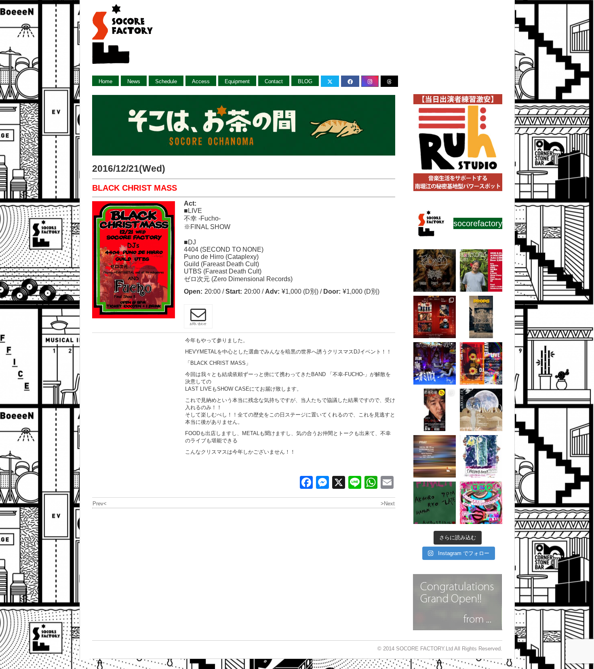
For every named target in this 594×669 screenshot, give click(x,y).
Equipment (237, 81)
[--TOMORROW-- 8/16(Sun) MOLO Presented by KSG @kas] (481, 410)
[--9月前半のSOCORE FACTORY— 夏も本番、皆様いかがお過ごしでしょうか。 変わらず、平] (434, 410)
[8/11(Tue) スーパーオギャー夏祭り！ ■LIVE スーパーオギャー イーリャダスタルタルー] (481, 503)
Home (105, 81)
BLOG (305, 81)
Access (201, 81)
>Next (388, 504)
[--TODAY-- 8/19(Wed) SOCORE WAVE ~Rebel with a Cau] (481, 363)
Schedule (166, 81)
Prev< (100, 504)
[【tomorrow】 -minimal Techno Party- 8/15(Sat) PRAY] (434, 456)
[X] (339, 483)
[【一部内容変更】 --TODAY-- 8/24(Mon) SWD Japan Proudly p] (434, 270)
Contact (274, 81)
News (133, 81)
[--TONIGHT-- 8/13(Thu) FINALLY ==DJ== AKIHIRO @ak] (434, 503)
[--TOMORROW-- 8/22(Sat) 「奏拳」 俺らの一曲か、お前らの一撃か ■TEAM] (434, 317)
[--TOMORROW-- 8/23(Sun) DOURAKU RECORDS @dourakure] (481, 270)
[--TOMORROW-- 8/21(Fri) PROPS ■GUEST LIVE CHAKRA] (481, 317)
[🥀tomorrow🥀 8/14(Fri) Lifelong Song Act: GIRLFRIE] (481, 456)
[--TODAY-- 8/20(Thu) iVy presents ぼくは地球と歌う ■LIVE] (434, 363)
